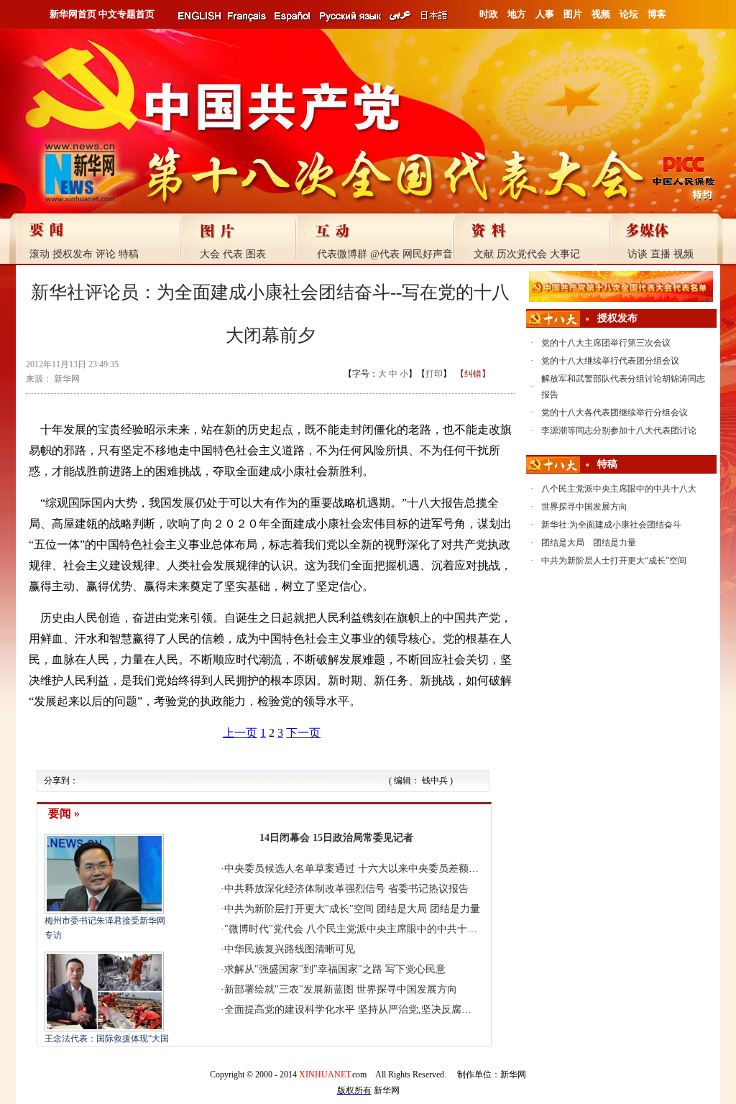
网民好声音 (427, 254)
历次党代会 (522, 254)
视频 (601, 14)
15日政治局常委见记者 (363, 837)
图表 (256, 254)
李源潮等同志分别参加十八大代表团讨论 (618, 431)
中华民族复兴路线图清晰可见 (289, 949)
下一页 (303, 733)
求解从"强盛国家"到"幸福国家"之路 (303, 969)
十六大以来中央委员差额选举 (423, 868)
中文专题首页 (126, 14)
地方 (516, 14)
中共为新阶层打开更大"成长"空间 (299, 908)
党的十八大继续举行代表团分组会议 (610, 361)
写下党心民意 (415, 969)
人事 (544, 14)
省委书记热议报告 (428, 888)
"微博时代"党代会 (263, 929)
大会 (210, 254)
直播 (660, 254)
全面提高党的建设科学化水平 (289, 1009)
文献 (484, 254)
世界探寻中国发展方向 (406, 989)
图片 (573, 14)
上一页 (240, 733)
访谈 (637, 254)
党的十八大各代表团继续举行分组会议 (614, 413)
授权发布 (72, 254)
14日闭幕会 (284, 837)
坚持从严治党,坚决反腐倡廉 (420, 1009)
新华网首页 (73, 14)
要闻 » (64, 813)
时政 (488, 14)
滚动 (39, 254)
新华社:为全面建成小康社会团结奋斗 (611, 525)
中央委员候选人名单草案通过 (289, 868)
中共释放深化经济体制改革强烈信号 (304, 888)
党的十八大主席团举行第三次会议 (606, 343)
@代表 (385, 254)
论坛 (629, 14)
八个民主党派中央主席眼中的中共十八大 (396, 929)
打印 (434, 374)
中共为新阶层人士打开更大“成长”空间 (613, 561)
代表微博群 (342, 254)
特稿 (129, 254)
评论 (106, 254)
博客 (657, 14)
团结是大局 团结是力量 (428, 908)
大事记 (565, 254)
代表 (233, 254)
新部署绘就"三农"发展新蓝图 (289, 989)
